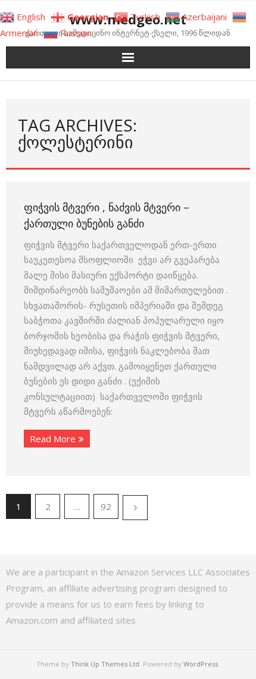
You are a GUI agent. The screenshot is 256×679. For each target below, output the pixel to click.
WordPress (200, 663)
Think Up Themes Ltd (105, 663)
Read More (53, 439)
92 (106, 506)
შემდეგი (135, 507)
